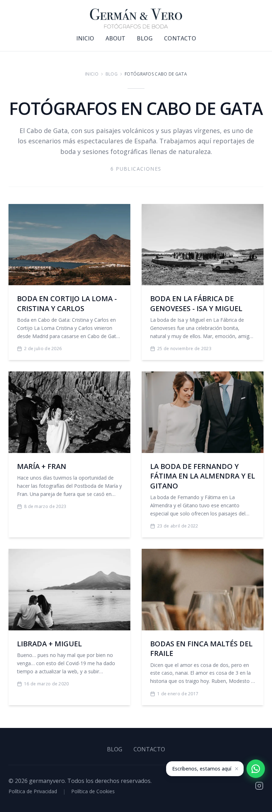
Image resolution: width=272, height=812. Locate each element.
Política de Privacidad (32, 791)
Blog (112, 74)
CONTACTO (180, 38)
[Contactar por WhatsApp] (255, 768)
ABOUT (115, 38)
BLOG (145, 38)
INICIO (85, 38)
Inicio (91, 74)
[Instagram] (259, 785)
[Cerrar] (236, 768)
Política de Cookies (93, 791)
